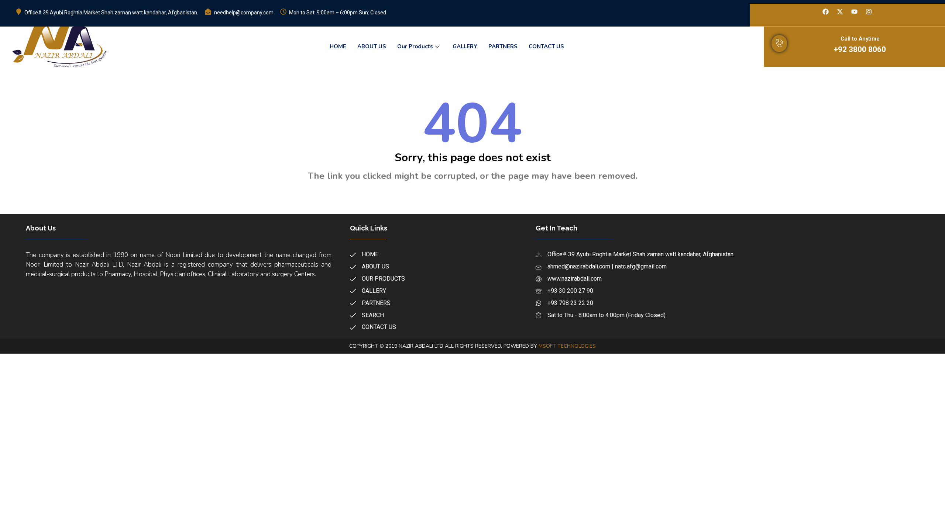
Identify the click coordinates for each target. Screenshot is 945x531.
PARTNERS (503, 46)
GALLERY (465, 46)
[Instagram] (869, 12)
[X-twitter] (840, 12)
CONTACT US (546, 46)
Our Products (415, 46)
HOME (338, 46)
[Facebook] (825, 12)
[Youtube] (854, 12)
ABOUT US (371, 46)
